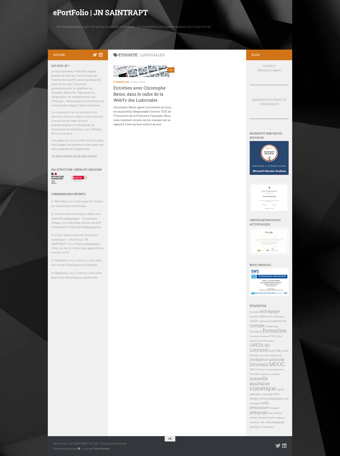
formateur (256, 331)
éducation (255, 426)
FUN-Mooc (276, 336)
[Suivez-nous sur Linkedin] (100, 55)
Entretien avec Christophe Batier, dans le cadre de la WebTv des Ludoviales (139, 94)
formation (275, 330)
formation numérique (259, 336)
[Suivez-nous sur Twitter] (95, 55)
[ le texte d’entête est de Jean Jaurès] (74, 155)
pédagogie (259, 412)
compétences (278, 321)
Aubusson (266, 316)
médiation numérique (270, 374)
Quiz (271, 413)
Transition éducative (267, 417)
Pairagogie (274, 408)
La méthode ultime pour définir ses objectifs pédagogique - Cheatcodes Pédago (76, 218)
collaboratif (264, 321)
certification (278, 316)
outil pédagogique (271, 398)
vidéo (262, 422)
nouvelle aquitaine (260, 380)
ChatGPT (254, 321)
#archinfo (254, 312)
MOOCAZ (254, 369)
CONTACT (269, 66)
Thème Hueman (101, 448)
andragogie (269, 311)
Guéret (272, 350)
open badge (268, 394)
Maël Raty (61, 201)
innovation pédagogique (271, 355)
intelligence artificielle (267, 359)
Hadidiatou (62, 260)
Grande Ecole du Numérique (262, 341)
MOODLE (255, 374)
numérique (263, 388)
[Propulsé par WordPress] (79, 448)
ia (278, 350)
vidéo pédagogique (275, 422)
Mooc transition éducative (272, 369)
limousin (259, 364)
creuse (257, 325)
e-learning (271, 326)
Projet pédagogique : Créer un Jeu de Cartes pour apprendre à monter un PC (77, 248)
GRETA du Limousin (260, 347)
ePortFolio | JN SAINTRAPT (100, 12)
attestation (254, 316)
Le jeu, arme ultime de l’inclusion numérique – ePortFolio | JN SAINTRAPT (74, 239)
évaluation (268, 426)
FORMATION (121, 82)
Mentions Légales (269, 70)
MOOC (276, 364)
